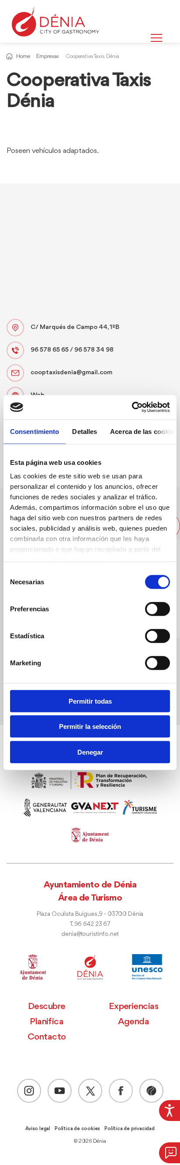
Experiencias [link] (133, 1006)
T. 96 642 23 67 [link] (90, 924)
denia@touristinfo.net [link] (89, 934)
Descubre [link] (47, 1006)
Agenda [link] (133, 1021)
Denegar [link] (90, 751)
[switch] (157, 609)
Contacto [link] (47, 1037)
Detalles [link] (84, 431)
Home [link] (23, 56)
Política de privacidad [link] (129, 1128)
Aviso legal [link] (37, 1128)
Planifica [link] (46, 1021)
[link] (169, 1110)
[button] (169, 1152)
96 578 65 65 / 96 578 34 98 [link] (72, 350)
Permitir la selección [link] (90, 726)
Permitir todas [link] (90, 700)
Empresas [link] (47, 56)
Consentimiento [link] (34, 431)
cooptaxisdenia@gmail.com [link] (71, 372)
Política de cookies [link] (77, 1128)
